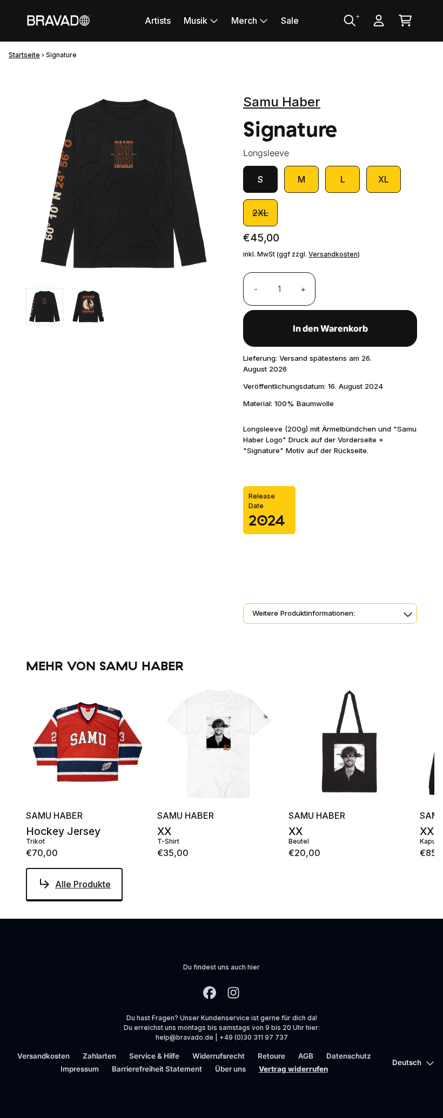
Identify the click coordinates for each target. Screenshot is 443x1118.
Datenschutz (348, 1056)
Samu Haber (281, 102)
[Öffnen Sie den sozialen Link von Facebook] (210, 993)
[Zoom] (124, 183)
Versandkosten (333, 254)
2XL (260, 212)
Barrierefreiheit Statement (157, 1069)
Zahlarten (99, 1056)
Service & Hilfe (154, 1056)
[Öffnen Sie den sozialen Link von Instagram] (233, 993)
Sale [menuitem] (290, 20)
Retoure (271, 1056)
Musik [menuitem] (195, 20)
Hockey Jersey (63, 831)
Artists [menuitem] (158, 20)
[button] (330, 613)
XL (383, 179)
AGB (305, 1056)
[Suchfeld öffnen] (349, 20)
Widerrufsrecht (218, 1056)
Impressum (80, 1069)
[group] (44, 306)
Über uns (230, 1069)
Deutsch (406, 1062)
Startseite (24, 55)
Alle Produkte (83, 884)
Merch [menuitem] (244, 20)
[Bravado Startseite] (58, 20)
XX (164, 831)
